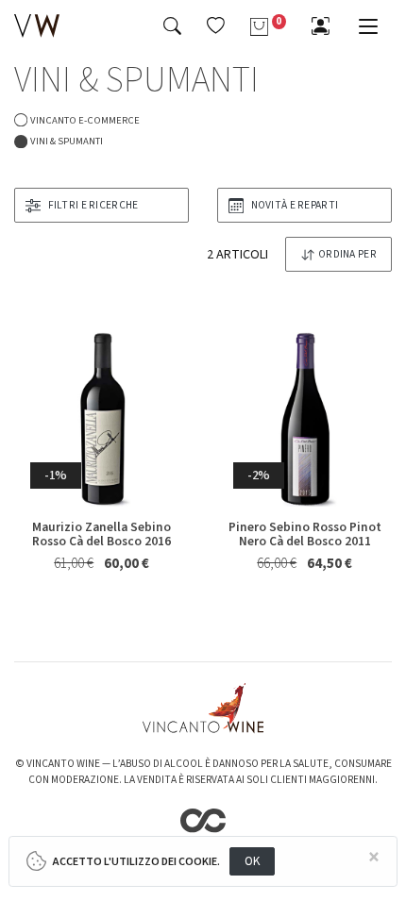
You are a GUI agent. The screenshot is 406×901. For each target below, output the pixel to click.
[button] (215, 25)
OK (253, 861)
